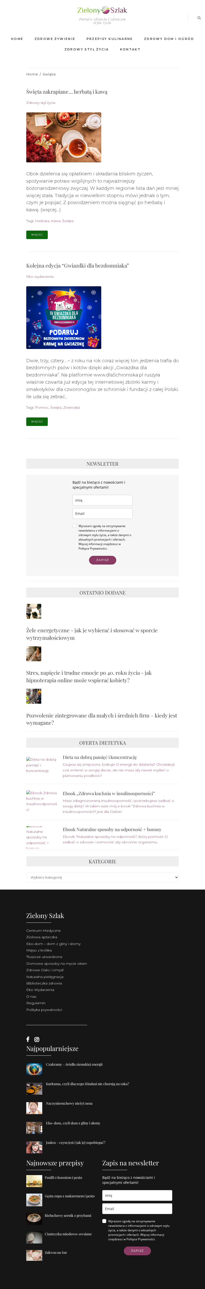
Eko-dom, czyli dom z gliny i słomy (73, 1123)
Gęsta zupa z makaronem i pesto (70, 1196)
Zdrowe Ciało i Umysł (45, 970)
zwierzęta (71, 407)
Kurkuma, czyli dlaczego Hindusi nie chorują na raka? (87, 1083)
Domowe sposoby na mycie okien (56, 963)
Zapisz (102, 560)
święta (68, 221)
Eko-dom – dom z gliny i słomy (53, 944)
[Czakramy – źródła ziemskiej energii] (36, 1075)
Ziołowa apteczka (41, 937)
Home (32, 74)
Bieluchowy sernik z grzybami (68, 1215)
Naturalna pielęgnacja (45, 976)
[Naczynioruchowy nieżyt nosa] (36, 1114)
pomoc (41, 407)
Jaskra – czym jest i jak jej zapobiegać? (75, 1142)
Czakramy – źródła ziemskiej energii (74, 1064)
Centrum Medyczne (43, 930)
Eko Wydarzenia (40, 989)
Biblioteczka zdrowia (44, 983)
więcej (37, 234)
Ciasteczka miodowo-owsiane (68, 1234)
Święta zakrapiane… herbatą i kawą (66, 91)
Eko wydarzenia (40, 276)
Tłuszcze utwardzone (44, 957)
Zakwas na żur (56, 1252)
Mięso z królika (39, 950)
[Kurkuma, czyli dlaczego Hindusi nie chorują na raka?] (36, 1094)
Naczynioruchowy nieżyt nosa (69, 1103)
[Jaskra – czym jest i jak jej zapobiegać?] (36, 1153)
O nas (31, 996)
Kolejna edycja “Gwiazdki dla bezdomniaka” (77, 265)
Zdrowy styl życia (40, 102)
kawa (55, 221)
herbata (42, 221)
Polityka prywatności (44, 1009)
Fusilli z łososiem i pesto (63, 1177)
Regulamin (36, 1003)
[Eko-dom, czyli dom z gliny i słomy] (36, 1134)
